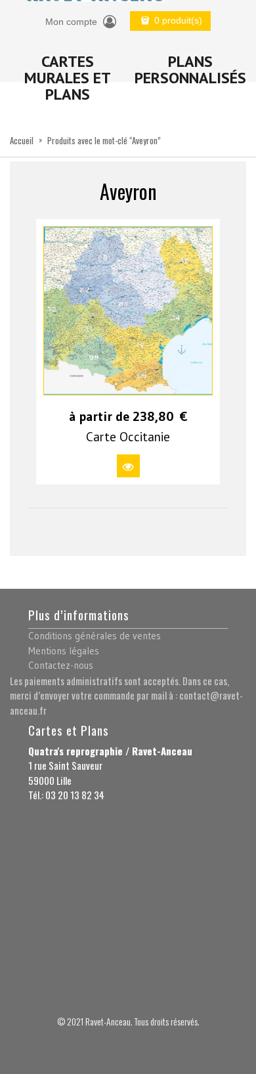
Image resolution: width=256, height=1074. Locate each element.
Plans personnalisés (190, 69)
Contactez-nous (60, 665)
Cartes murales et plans (67, 77)
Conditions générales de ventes (94, 635)
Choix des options (128, 465)
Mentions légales (63, 651)
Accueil (21, 140)
